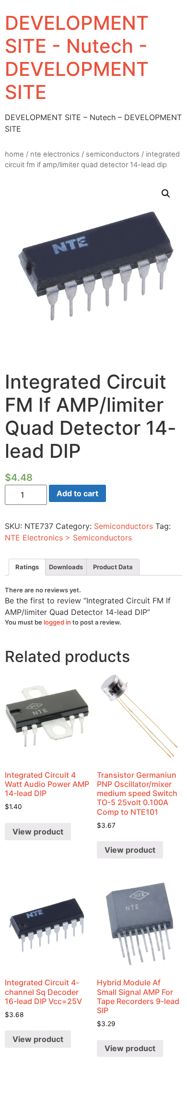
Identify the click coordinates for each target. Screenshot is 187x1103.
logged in (57, 622)
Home (14, 154)
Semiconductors (113, 154)
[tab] (27, 567)
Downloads (66, 567)
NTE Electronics (55, 154)
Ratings (27, 567)
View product (37, 831)
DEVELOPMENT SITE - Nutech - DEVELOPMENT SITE (77, 57)
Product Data (113, 567)
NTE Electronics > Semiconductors (68, 537)
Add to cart (77, 493)
